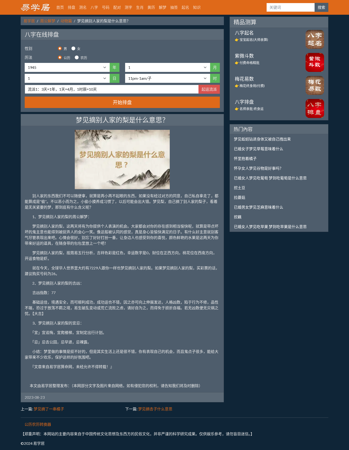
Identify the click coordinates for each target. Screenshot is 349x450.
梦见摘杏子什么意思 (155, 409)
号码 (105, 7)
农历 (83, 58)
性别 (28, 48)
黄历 (151, 7)
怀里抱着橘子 (245, 158)
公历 (67, 58)
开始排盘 (122, 102)
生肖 (140, 7)
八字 (94, 7)
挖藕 (237, 217)
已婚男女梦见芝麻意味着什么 (258, 207)
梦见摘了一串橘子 (49, 409)
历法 (28, 57)
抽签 (174, 7)
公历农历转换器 (37, 424)
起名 (185, 7)
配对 (117, 7)
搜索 (321, 7)
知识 (197, 7)
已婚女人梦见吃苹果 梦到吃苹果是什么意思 (270, 226)
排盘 (71, 7)
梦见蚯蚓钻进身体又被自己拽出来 (262, 139)
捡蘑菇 (239, 197)
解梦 (162, 7)
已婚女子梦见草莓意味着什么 (258, 148)
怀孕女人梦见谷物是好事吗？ (258, 168)
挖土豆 (239, 187)
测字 (128, 7)
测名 (83, 7)
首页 (60, 7)
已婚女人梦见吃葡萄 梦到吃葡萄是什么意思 (270, 178)
